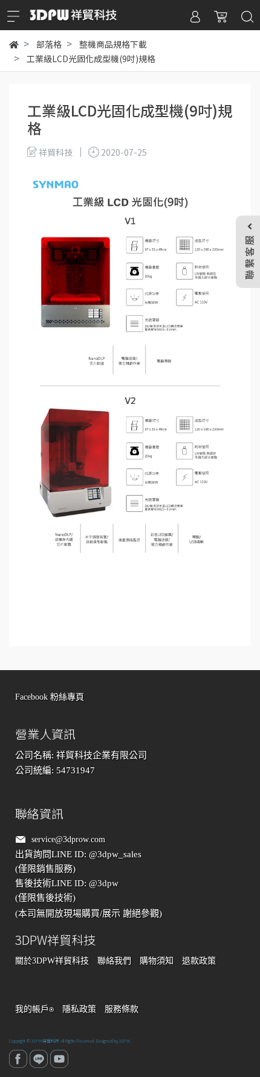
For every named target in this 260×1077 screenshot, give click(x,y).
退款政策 (199, 960)
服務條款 (121, 1009)
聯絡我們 (114, 960)
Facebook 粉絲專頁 (49, 696)
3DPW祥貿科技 (45, 1041)
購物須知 (157, 960)
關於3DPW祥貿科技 (52, 960)
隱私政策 (79, 1009)
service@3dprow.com (68, 839)
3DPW (124, 1041)
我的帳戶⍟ (34, 1009)
